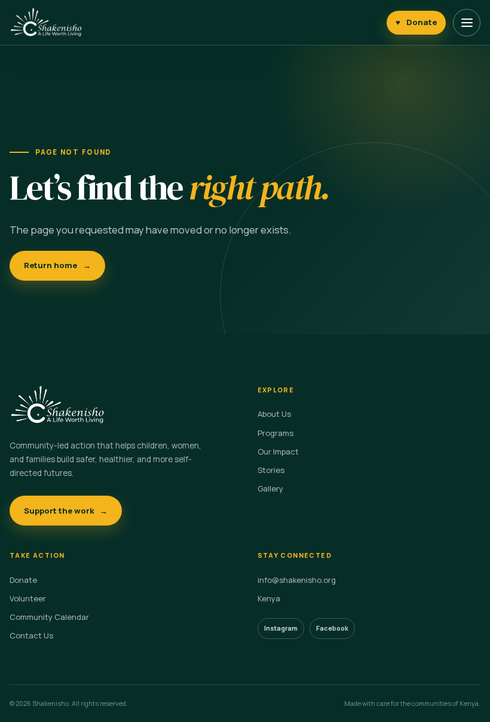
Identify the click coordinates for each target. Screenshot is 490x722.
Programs (275, 433)
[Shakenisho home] (46, 22)
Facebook (332, 627)
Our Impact (278, 451)
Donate (416, 22)
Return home (57, 265)
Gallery (270, 488)
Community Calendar (49, 617)
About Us (274, 413)
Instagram (281, 627)
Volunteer (28, 598)
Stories (271, 470)
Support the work (66, 510)
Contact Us (31, 635)
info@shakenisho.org (297, 579)
